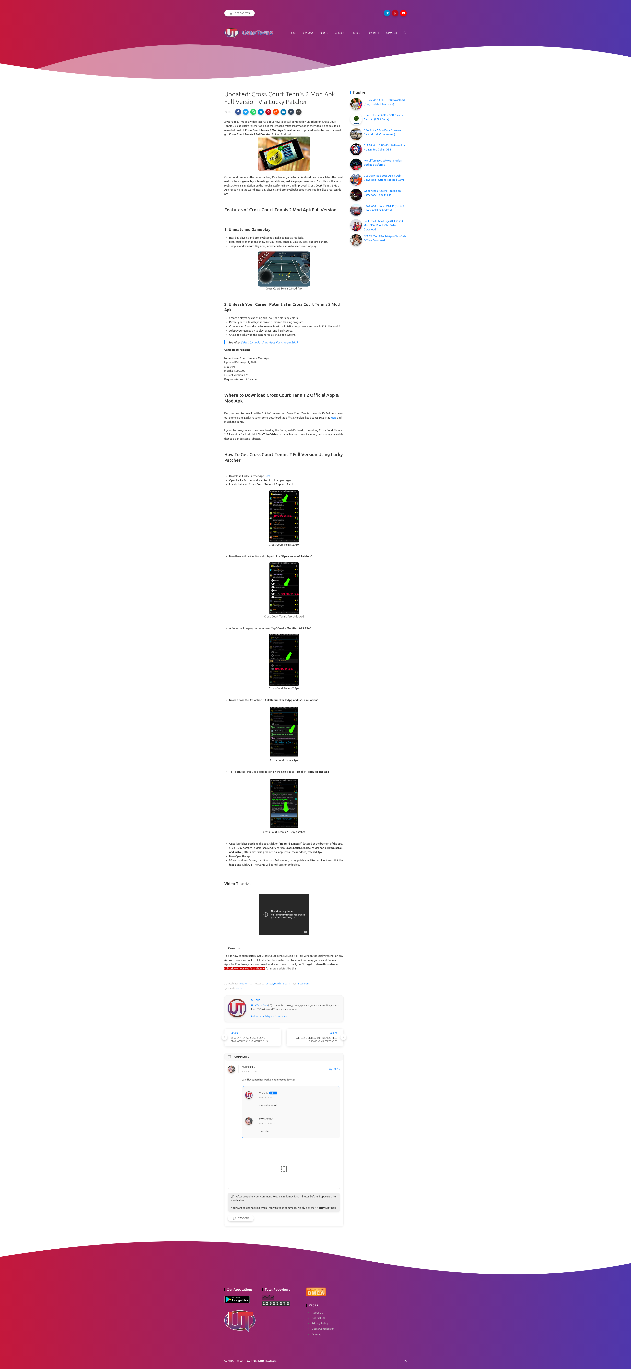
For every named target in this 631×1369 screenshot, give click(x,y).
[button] (238, 112)
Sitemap (316, 1334)
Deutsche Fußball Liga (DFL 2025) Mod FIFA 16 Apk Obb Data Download (383, 225)
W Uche (263, 1093)
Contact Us (318, 1318)
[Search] (405, 33)
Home (293, 33)
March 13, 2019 (267, 1123)
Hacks (355, 33)
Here (333, 417)
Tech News (307, 33)
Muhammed (248, 1067)
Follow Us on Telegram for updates (269, 1016)
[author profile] (237, 1007)
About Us (317, 1312)
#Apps (239, 988)
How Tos (372, 33)
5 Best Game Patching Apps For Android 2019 (269, 342)
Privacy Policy (320, 1323)
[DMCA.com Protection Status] (316, 1291)
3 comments (304, 983)
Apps (322, 33)
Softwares (391, 33)
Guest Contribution (323, 1328)
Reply (337, 1069)
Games (338, 33)
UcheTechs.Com (259, 1005)
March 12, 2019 (249, 1072)
